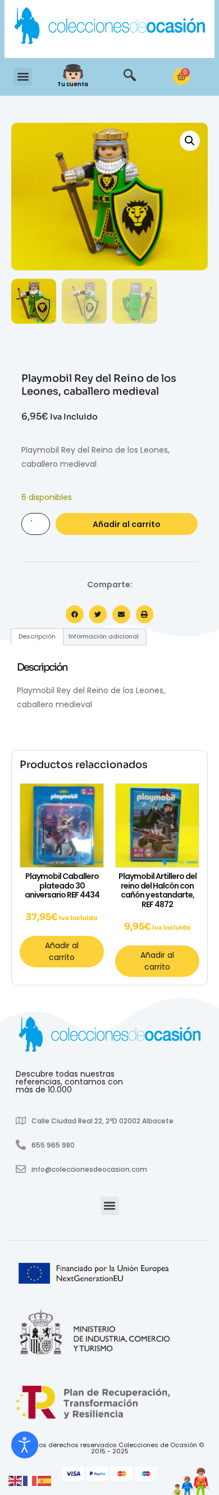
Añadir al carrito (127, 524)
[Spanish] (45, 1480)
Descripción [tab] (37, 636)
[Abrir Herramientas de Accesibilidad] (24, 1444)
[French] (30, 1480)
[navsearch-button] (129, 76)
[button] (22, 77)
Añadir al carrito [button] (62, 951)
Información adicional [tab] (104, 636)
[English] (15, 1480)
